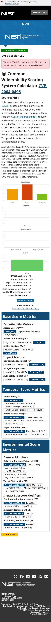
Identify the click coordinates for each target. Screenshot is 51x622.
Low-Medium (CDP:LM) (15, 471)
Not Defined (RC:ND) (14, 431)
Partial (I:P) (22, 372)
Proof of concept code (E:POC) (18, 406)
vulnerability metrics (14, 50)
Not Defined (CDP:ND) (15, 464)
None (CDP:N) (34, 464)
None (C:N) (10, 364)
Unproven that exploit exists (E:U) (20, 403)
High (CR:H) (27, 506)
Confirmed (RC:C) (37, 434)
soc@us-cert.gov (43, 612)
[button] (39, 12)
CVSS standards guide (23, 116)
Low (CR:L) (30, 503)
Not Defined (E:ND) (13, 400)
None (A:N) (10, 379)
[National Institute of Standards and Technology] (18, 585)
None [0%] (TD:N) (34, 485)
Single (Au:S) (27, 349)
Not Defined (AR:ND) (14, 524)
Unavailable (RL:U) (13, 423)
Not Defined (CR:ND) (14, 503)
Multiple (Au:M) (12, 349)
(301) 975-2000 (7, 600)
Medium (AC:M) (25, 342)
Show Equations (25, 300)
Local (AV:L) (10, 331)
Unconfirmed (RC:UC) (35, 431)
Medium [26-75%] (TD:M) (35, 488)
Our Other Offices (30, 604)
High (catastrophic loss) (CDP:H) (19, 477)
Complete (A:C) (37, 379)
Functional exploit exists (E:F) (17, 410)
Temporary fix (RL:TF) (14, 420)
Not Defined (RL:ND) (14, 417)
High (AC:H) (10, 342)
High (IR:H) (26, 517)
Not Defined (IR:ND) (14, 513)
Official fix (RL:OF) (34, 417)
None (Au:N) (10, 353)
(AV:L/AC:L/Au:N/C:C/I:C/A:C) (25, 308)
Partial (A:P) (23, 379)
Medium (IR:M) (11, 517)
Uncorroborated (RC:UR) (16, 434)
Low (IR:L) (30, 513)
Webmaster (6, 604)
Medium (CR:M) (12, 506)
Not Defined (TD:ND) (14, 485)
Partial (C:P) (23, 364)
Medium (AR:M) (12, 527)
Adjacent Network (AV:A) (29, 331)
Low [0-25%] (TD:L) (13, 488)
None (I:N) (9, 372)
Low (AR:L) (30, 524)
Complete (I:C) (36, 372)
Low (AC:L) (39, 342)
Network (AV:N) (12, 335)
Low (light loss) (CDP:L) (15, 468)
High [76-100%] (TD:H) (14, 491)
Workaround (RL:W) (35, 420)
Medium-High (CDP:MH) (15, 474)
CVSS (4, 105)
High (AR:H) (27, 527)
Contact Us (17, 604)
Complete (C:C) (37, 364)
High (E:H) (37, 410)
